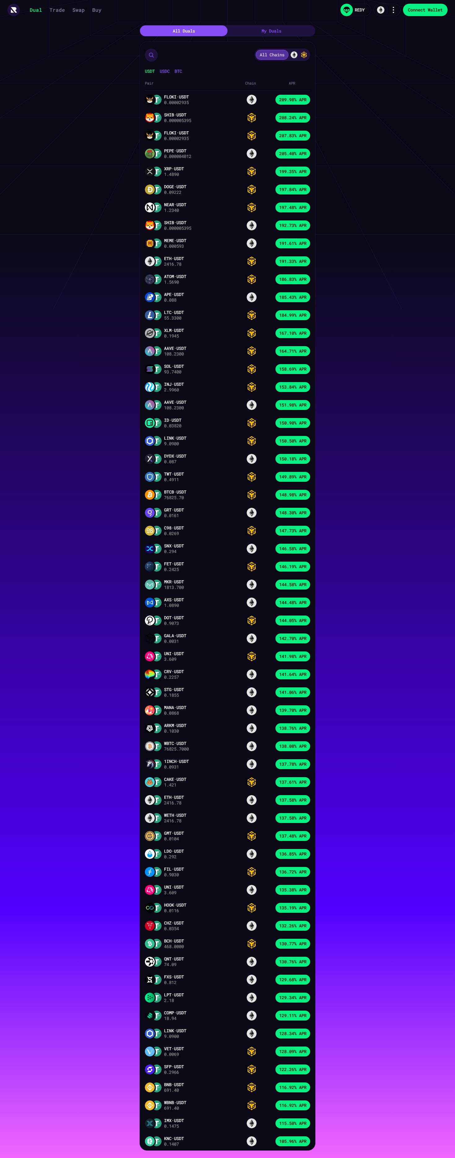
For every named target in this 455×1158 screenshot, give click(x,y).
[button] (151, 55)
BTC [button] (178, 71)
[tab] (184, 30)
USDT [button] (150, 71)
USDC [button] (165, 71)
